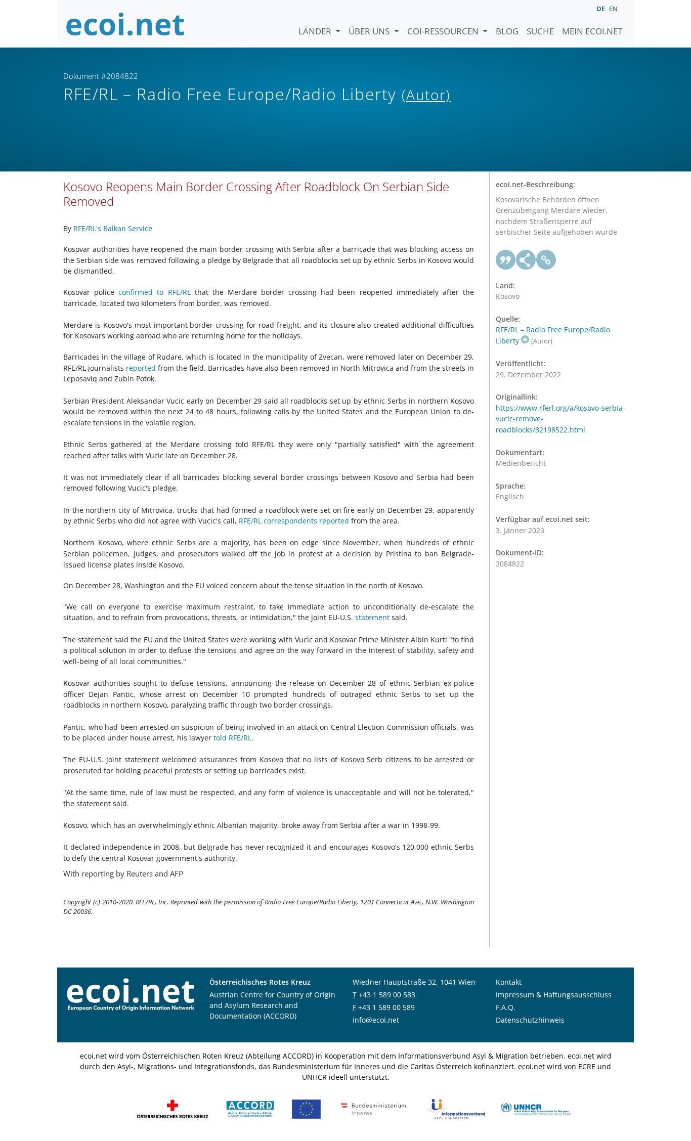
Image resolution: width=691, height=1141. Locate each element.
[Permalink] (546, 260)
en (613, 8)
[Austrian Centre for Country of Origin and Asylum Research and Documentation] (250, 1108)
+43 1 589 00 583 (387, 994)
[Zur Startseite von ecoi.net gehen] (125, 24)
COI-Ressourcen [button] (444, 31)
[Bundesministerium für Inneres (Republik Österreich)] (373, 1108)
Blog (507, 31)
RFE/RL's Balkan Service (112, 228)
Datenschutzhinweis (530, 1020)
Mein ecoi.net (592, 31)
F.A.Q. (505, 1007)
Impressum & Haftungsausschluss (554, 994)
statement (372, 617)
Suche (540, 31)
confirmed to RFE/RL (154, 292)
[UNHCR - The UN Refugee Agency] (535, 1108)
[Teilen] (526, 260)
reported (141, 368)
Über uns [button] (370, 31)
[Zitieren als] (506, 260)
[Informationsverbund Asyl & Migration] (455, 1108)
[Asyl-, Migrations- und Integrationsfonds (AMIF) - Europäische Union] (306, 1108)
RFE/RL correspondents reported (294, 520)
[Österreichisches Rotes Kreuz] (172, 1108)
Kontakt (509, 982)
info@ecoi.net (376, 1020)
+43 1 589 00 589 (386, 1007)
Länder (315, 31)
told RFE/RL (232, 737)
